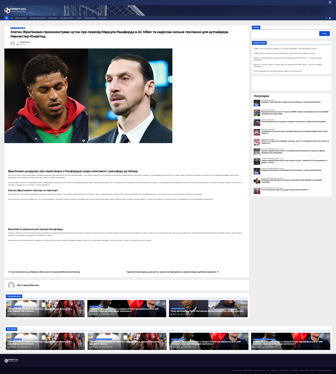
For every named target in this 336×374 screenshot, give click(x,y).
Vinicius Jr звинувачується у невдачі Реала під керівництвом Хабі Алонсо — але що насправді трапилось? (124, 310)
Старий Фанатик (25, 42)
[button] (326, 18)
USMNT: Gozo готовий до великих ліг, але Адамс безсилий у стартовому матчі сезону (40, 310)
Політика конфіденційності (324, 370)
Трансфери (102, 18)
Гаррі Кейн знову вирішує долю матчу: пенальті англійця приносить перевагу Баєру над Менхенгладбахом (171, 272)
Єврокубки (52, 18)
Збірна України (21, 18)
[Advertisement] (60, 157)
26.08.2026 (12, 347)
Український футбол (37, 18)
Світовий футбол (67, 18)
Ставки (79, 18)
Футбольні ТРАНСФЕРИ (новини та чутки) (100, 339)
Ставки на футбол (237, 370)
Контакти (312, 370)
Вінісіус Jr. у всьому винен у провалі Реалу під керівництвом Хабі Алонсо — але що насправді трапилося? (288, 342)
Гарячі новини (90, 18)
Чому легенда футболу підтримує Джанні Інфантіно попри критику (207, 311)
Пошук (256, 27)
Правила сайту (304, 370)
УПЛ (11, 18)
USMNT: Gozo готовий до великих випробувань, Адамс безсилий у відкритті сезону (284, 53)
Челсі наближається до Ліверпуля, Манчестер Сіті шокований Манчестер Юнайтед (45, 272)
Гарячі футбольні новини (17, 28)
